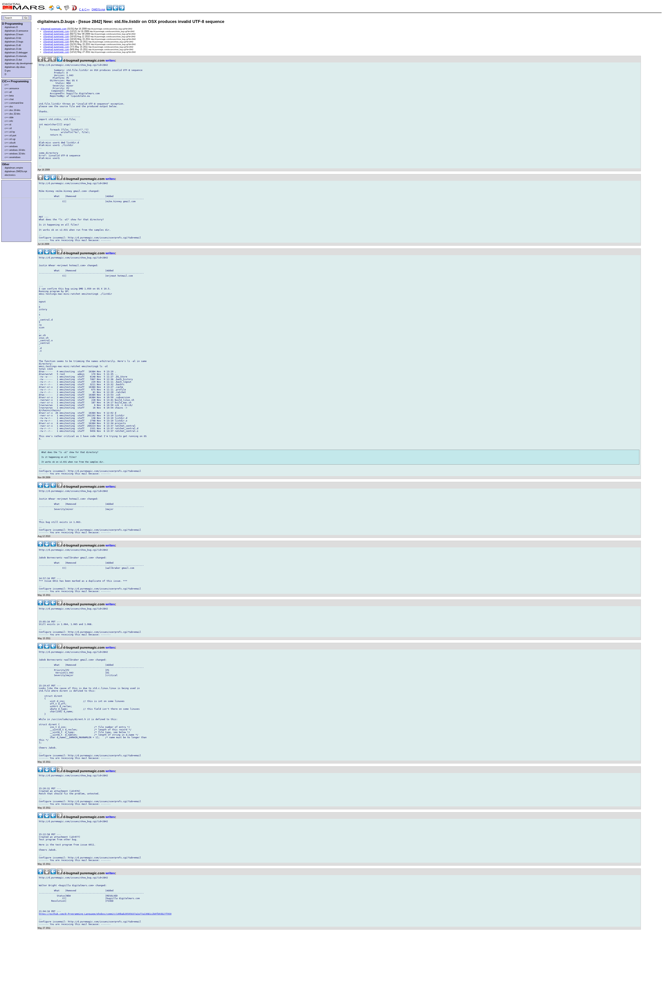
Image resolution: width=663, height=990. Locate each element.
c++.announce (12, 88)
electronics (10, 175)
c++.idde (9, 117)
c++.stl (8, 128)
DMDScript (98, 9)
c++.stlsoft (10, 142)
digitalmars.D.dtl (13, 45)
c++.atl (8, 92)
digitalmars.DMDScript (16, 171)
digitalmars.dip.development (17, 63)
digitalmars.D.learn (14, 34)
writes (110, 60)
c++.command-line (14, 103)
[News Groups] (66, 9)
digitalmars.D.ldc (13, 38)
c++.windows (11, 146)
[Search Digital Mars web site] (59, 9)
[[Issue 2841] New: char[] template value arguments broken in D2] (121, 9)
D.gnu (8, 70)
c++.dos (9, 106)
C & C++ (84, 9)
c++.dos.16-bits (12, 110)
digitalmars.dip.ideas (15, 67)
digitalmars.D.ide (13, 49)
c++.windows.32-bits (15, 153)
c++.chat (9, 99)
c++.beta (9, 95)
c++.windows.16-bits (15, 150)
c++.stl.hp (10, 132)
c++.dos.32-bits (12, 113)
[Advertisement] (12, 188)
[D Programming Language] (74, 9)
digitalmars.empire (14, 167)
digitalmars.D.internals (16, 56)
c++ (7, 84)
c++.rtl (8, 124)
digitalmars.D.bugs (14, 41)
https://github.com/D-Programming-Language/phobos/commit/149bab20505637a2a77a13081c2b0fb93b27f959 (105, 914)
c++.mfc (9, 121)
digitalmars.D (11, 27)
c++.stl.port (10, 135)
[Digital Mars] (51, 9)
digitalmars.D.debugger (16, 52)
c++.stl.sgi (10, 139)
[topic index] (109, 9)
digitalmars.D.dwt (13, 59)
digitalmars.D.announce (16, 30)
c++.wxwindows (13, 157)
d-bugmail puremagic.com (53, 28)
